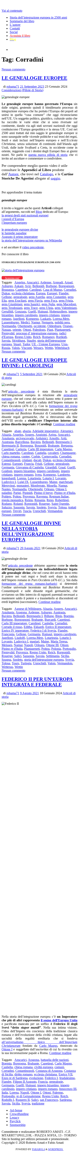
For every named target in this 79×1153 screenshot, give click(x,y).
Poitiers (6, 496)
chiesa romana (11, 456)
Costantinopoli (11, 460)
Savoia (6, 340)
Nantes (6, 489)
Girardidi (51, 467)
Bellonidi (38, 286)
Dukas (6, 293)
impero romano (23, 474)
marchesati (66, 482)
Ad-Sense (16, 1110)
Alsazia (6, 434)
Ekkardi (39, 627)
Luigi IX (23, 482)
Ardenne (45, 282)
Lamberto (64, 474)
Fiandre (63, 293)
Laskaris (45, 318)
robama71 (12, 86)
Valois (16, 348)
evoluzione (36, 1078)
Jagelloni (18, 318)
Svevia (52, 507)
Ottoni (27, 329)
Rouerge (44, 503)
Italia (5, 1092)
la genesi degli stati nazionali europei (25, 215)
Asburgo (7, 286)
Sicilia (65, 656)
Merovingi (8, 485)
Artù (63, 438)
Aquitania (8, 438)
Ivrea (38, 474)
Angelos (19, 282)
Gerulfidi (7, 311)
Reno (50, 500)
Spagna (6, 659)
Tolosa (62, 507)
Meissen (7, 645)
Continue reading (64, 424)
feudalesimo (67, 1078)
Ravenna (42, 496)
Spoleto (41, 507)
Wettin (49, 348)
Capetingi (21, 289)
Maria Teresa (59, 641)
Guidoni (7, 471)
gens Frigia (66, 300)
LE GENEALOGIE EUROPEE (34, 78)
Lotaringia (34, 478)
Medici (25, 322)
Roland (18, 503)
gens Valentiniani (66, 308)
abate (17, 431)
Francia (29, 463)
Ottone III (52, 645)
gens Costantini (56, 297)
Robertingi (62, 500)
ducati (37, 460)
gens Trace (31, 308)
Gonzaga (20, 311)
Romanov (48, 337)
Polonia (56, 648)
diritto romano (23, 1074)
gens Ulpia (46, 308)
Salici (17, 656)
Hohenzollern (58, 311)
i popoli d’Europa (13, 219)
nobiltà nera (62, 322)
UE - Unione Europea (46, 344)
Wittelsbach (62, 348)
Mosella (52, 485)
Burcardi (50, 619)
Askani (18, 286)
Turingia (26, 663)
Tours (15, 663)
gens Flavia (35, 300)
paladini (7, 493)
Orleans (49, 489)
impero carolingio (26, 315)
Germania (8, 467)
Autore (13, 174)
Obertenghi (25, 326)
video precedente (33, 247)
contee (25, 456)
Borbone (51, 286)
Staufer (31, 340)
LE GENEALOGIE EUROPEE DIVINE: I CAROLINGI (34, 362)
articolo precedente (21, 391)
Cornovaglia (50, 456)
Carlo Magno (63, 449)
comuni (59, 1067)
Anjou (52, 434)
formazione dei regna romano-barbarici (29, 583)
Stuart (17, 344)
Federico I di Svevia (43, 630)
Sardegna (66, 1100)
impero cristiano (49, 315)
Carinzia (21, 449)
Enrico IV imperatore (15, 630)
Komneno (32, 318)
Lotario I (48, 478)
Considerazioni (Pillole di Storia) (22, 90)
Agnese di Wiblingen (27, 608)
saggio (55, 178)
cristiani (27, 460)
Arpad (68, 282)
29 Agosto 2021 (30, 548)
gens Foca (50, 300)
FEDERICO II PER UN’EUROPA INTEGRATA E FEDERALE (37, 681)
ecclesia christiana (23, 293)
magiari (34, 641)
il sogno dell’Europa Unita (59, 1020)
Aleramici (66, 431)
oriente (17, 329)
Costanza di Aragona (49, 1070)
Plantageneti (62, 329)
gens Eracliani (17, 300)
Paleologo (39, 329)
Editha (28, 627)
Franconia (8, 634)
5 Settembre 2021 (31, 374)
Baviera (36, 442)
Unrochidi (39, 511)
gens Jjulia (48, 304)
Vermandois (55, 511)
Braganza (8, 289)
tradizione (38, 1103)
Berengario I (64, 442)
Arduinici (41, 438)
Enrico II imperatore (58, 627)
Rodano (7, 503)
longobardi (8, 478)
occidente (40, 326)
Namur (35, 322)
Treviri (17, 511)
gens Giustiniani (12, 304)
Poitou (17, 496)
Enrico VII (65, 1074)
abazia (27, 431)
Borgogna (26, 445)
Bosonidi (40, 445)
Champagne (68, 453)
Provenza (29, 496)
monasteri (23, 485)
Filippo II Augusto (24, 1081)
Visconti (26, 348)
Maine (53, 482)
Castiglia (40, 453)
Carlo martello (11, 453)
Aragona (21, 612)
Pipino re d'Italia (64, 493)
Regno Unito (23, 337)
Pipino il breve (43, 493)
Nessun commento (13, 69)
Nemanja (47, 322)
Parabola (38, 1149)
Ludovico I (9, 482)
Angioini (41, 434)
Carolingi (35, 289)
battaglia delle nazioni (54, 1060)
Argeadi (58, 282)
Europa (40, 293)
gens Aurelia (37, 297)
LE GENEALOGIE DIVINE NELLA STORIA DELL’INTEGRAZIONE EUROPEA (31, 531)
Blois (58, 616)
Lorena (21, 478)
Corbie (35, 456)
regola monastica (12, 500)
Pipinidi (27, 493)
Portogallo (69, 648)
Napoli (28, 645)
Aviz (28, 286)
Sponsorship (18, 1125)
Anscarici (33, 282)
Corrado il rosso (12, 627)
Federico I (51, 1078)
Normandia (9, 326)
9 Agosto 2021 (29, 693)
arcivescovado (25, 438)
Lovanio (60, 478)
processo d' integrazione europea (37, 333)
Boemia (69, 616)
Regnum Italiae (59, 496)
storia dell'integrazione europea (44, 659)
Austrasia (8, 442)
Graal (61, 467)
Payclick (15, 1121)
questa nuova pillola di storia (48, 154)
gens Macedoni (66, 304)
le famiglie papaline (14, 233)
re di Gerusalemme (28, 1096)
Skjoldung (18, 340)
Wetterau (7, 667)
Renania (39, 500)
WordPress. (55, 1149)
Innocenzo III (67, 1089)
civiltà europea (43, 1067)
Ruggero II (23, 1100)
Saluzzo (7, 507)
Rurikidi (61, 337)
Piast (50, 329)
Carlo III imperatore (40, 449)
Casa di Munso (52, 289)
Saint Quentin (60, 503)
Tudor (26, 344)
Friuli (38, 463)
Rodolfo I (8, 1100)
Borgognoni (66, 286)
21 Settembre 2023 (32, 86)
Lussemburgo (10, 322)
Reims (29, 500)
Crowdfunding (19, 1114)
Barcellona (22, 442)
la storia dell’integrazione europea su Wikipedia (32, 240)
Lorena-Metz (61, 318)
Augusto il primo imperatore (20, 236)
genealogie (20, 297)
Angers (29, 434)
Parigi (17, 493)
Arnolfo (54, 438)
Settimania (52, 656)
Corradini (70, 289)
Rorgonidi (30, 503)
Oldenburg (54, 326)
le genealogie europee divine (20, 229)
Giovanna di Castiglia (30, 467)
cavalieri (53, 453)
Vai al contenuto (12, 10)
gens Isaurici (32, 304)
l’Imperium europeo (14, 222)
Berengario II (10, 445)
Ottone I (61, 489)
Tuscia (27, 511)
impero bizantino (24, 471)
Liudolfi (20, 638)
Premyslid (8, 333)
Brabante (53, 445)
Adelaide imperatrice (45, 431)
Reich (37, 337)
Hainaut (43, 311)
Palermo (57, 1092)
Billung (49, 616)
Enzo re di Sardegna (15, 1078)
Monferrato (38, 485)
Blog (39, 211)
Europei (52, 293)
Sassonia (19, 507)
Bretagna (67, 445)
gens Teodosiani (12, 308)
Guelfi (32, 311)
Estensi (6, 463)
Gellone (7, 297)
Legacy (14, 1117)
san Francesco (49, 1100)
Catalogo (46, 174)
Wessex (38, 348)
